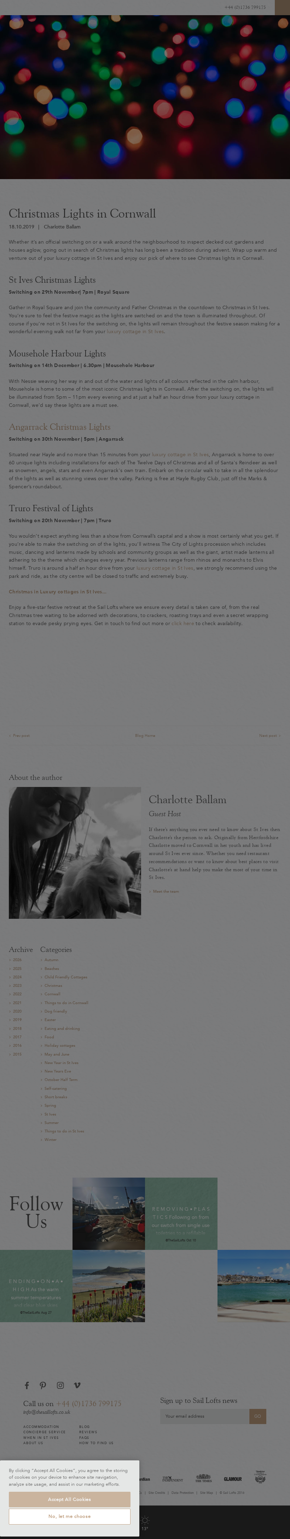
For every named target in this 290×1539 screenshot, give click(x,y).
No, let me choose (69, 1516)
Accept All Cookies (69, 1499)
